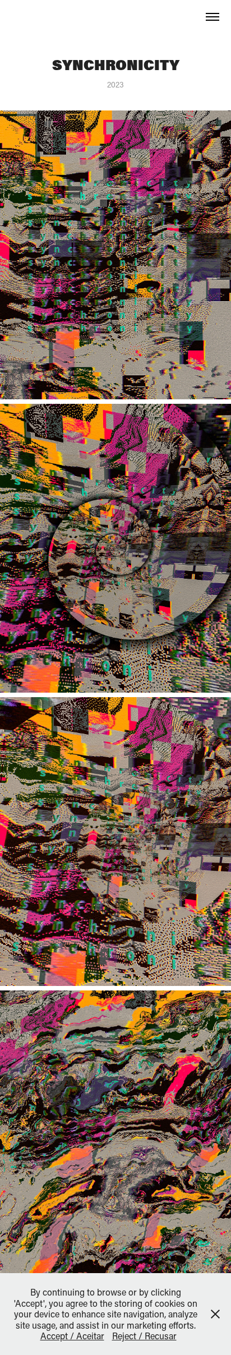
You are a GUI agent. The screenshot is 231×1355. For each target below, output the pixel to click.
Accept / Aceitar (72, 1336)
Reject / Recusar (144, 1336)
